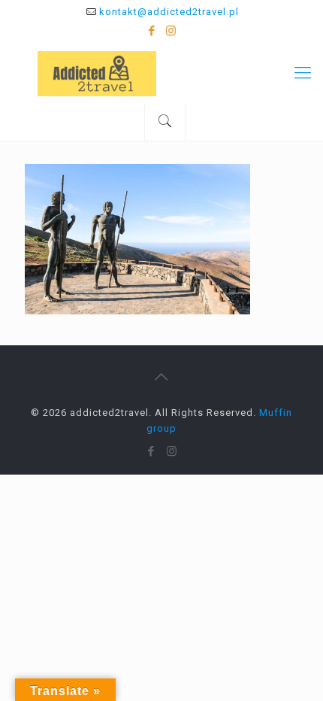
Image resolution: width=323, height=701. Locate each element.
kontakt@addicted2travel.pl (169, 11)
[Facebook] (152, 31)
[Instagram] (172, 31)
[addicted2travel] (161, 73)
